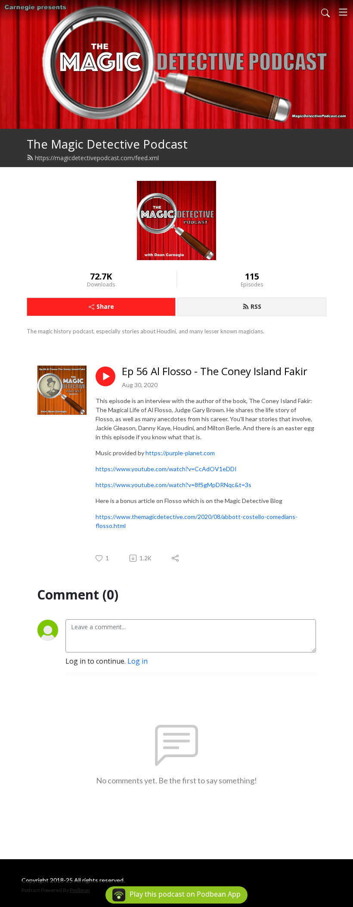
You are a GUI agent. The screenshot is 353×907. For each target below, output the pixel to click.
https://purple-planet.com (180, 453)
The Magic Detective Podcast (107, 144)
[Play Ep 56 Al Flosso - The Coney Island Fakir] (105, 376)
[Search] (325, 12)
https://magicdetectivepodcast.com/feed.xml (97, 158)
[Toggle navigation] (343, 12)
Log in (137, 661)
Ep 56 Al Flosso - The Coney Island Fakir (214, 371)
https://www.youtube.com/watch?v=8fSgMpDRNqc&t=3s (173, 484)
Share (105, 306)
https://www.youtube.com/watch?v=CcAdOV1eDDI (166, 468)
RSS (256, 306)
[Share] (176, 558)
